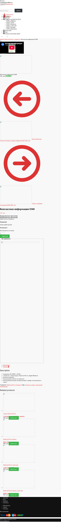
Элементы (17, 39)
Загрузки (5, 508)
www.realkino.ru (4, 521)
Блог (4, 499)
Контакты (5, 502)
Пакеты (14, 439)
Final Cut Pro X (9, 39)
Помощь (5, 501)
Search (18, 10)
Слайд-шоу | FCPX (8, 467)
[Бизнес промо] (19, 487)
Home (1, 39)
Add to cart (8, 76)
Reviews (6, 367)
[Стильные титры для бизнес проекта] (19, 411)
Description (6, 365)
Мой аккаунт (6, 505)
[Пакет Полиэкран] (19, 436)
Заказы (5, 507)
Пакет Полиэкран (8, 442)
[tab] (23, 365)
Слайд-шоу (15, 465)
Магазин (5, 498)
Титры (5, 413)
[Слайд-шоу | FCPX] (19, 462)
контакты (27, 385)
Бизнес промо (7, 493)
